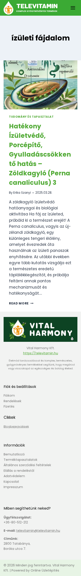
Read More (21, 303)
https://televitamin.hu (40, 353)
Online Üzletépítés (45, 570)
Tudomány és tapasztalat (31, 117)
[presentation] (40, 84)
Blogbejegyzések (16, 426)
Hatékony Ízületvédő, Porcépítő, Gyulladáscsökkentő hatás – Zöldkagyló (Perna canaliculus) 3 (40, 154)
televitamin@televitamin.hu (38, 530)
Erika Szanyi (22, 193)
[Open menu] (72, 8)
